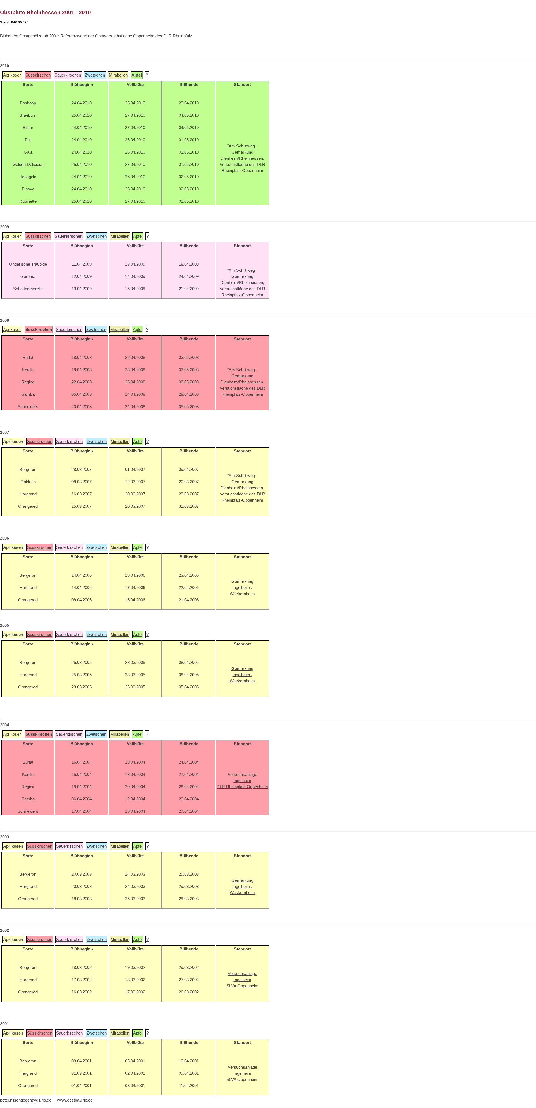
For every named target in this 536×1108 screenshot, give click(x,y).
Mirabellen (118, 75)
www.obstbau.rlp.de (75, 1100)
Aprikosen (12, 75)
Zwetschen (95, 75)
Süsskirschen (38, 75)
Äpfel (137, 236)
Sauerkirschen (67, 75)
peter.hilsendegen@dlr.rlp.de (25, 1100)
